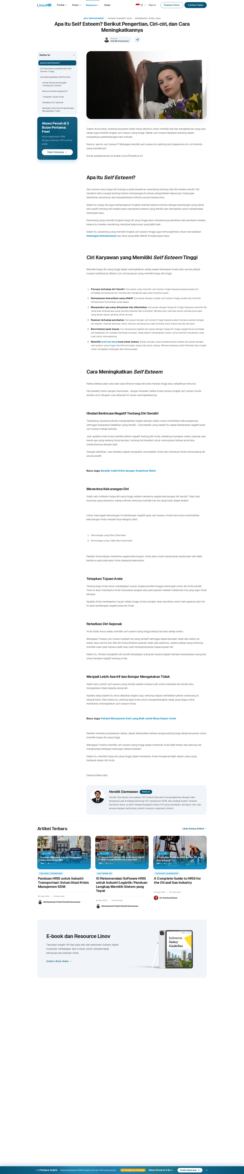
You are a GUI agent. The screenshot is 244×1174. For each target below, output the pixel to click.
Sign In (152, 5)
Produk (61, 5)
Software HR (104, 873)
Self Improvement (93, 18)
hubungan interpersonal (101, 235)
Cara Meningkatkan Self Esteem (55, 77)
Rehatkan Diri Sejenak (52, 102)
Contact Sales (195, 5)
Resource (91, 5)
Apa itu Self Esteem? (50, 63)
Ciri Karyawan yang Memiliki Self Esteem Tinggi (55, 70)
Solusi (75, 5)
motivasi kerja (109, 341)
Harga (107, 5)
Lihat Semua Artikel (193, 828)
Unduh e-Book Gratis (57, 961)
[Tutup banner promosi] (206, 1170)
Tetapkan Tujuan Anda (53, 97)
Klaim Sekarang (55, 152)
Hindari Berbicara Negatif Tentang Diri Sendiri (54, 84)
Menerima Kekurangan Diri (55, 91)
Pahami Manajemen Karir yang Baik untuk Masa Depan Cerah (138, 718)
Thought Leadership (50, 873)
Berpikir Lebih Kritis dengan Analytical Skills (128, 470)
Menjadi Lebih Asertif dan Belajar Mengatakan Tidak (58, 109)
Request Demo (172, 5)
